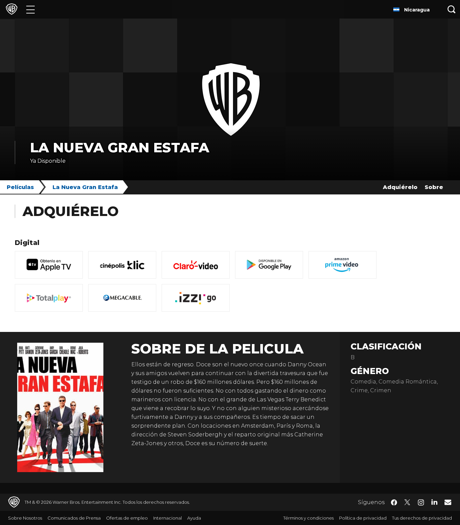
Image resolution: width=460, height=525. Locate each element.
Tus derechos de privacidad (422, 518)
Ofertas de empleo (127, 518)
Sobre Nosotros (25, 518)
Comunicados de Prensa (74, 518)
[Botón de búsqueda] (451, 9)
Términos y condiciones (308, 518)
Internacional (167, 518)
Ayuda (194, 518)
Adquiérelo (400, 187)
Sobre (434, 187)
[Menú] (30, 9)
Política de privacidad (363, 518)
